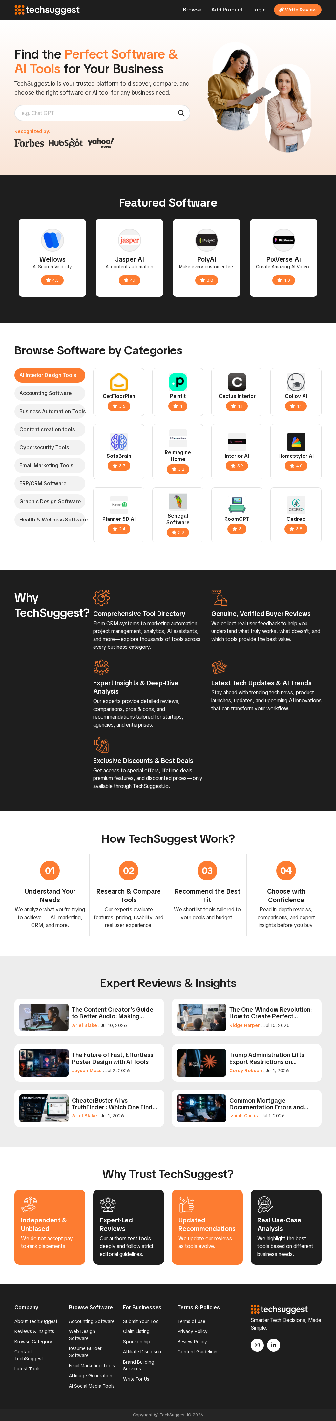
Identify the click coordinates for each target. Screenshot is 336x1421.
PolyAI (206, 259)
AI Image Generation (90, 1376)
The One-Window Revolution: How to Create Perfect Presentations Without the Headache (270, 1013)
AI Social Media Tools (92, 1386)
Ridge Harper (244, 1025)
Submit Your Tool (141, 1321)
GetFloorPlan (119, 396)
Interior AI (237, 456)
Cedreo (295, 519)
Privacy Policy (193, 1331)
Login (259, 9)
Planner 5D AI (119, 519)
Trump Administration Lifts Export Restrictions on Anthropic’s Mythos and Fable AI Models (271, 1058)
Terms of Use (191, 1321)
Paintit (178, 396)
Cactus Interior (237, 396)
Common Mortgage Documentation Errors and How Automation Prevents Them (266, 1104)
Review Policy (192, 1342)
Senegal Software (178, 519)
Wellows (52, 259)
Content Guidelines (198, 1352)
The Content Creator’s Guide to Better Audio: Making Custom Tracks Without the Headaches (112, 1013)
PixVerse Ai (283, 259)
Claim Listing (136, 1331)
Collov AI (296, 396)
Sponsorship (136, 1342)
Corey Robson (245, 1070)
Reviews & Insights (34, 1331)
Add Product (226, 9)
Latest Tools (27, 1369)
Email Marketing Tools (92, 1365)
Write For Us (136, 1379)
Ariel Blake (84, 1025)
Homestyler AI (296, 456)
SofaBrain (119, 456)
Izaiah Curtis (243, 1116)
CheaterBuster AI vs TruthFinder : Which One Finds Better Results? (114, 1104)
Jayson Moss (87, 1070)
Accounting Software (92, 1321)
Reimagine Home (178, 456)
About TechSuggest (35, 1321)
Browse (192, 9)
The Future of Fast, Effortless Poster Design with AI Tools (112, 1058)
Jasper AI (129, 259)
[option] (52, 258)
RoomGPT (236, 519)
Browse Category (33, 1342)
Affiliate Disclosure (143, 1352)
